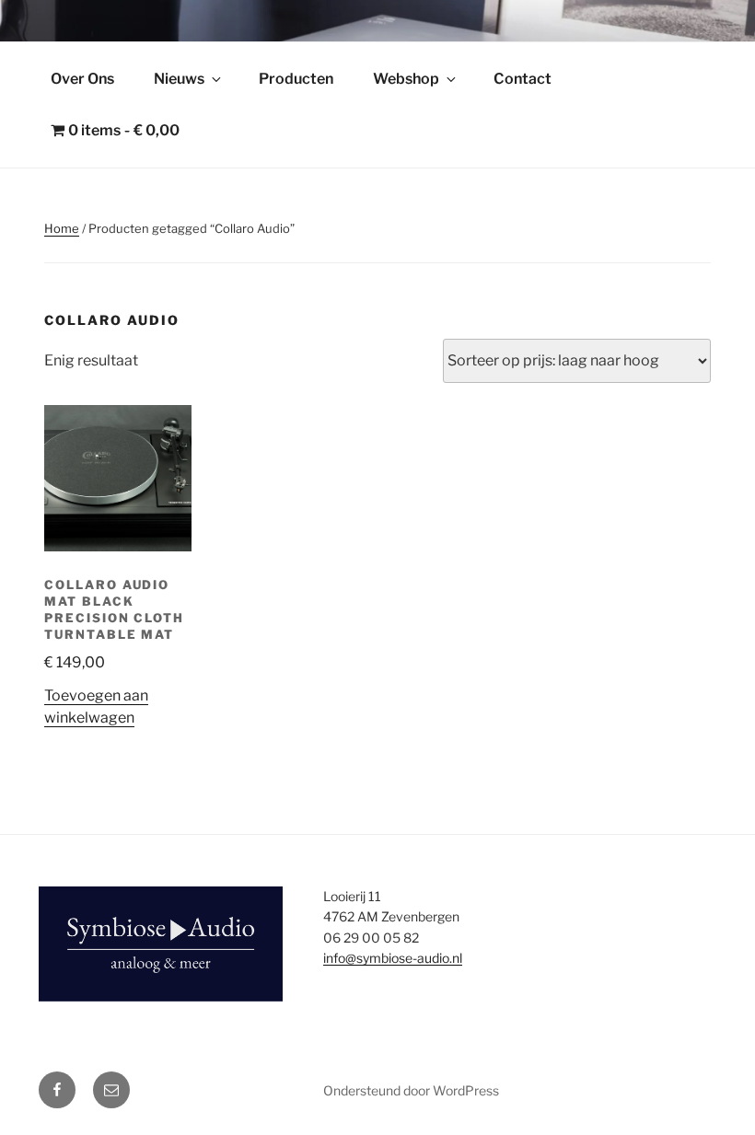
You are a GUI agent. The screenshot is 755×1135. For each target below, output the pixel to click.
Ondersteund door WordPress (411, 1090)
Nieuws (179, 78)
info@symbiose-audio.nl (392, 958)
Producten (296, 78)
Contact (523, 78)
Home (61, 228)
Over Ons (82, 78)
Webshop (406, 78)
